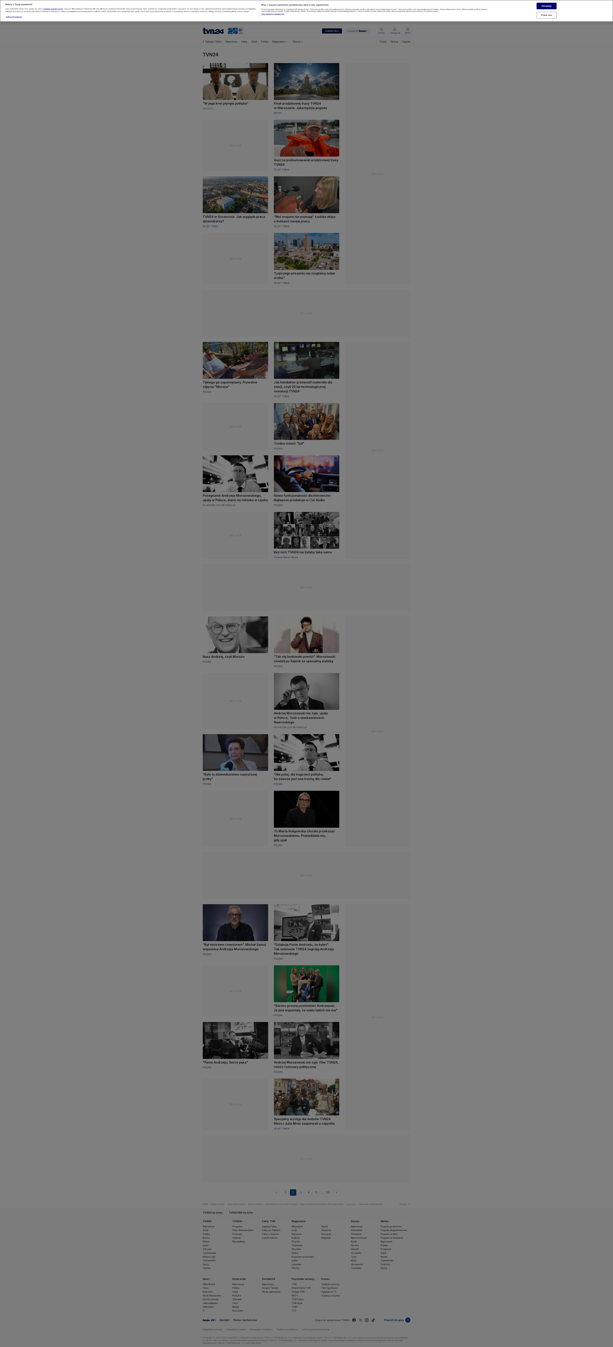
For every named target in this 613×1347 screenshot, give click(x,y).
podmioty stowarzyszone (53, 9)
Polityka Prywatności (14, 17)
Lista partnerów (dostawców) (272, 14)
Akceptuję (546, 6)
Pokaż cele (546, 15)
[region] (306, 11)
